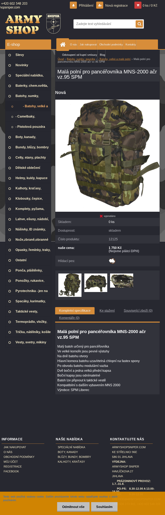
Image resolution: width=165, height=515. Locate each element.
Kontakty (131, 44)
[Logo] (33, 24)
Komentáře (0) (69, 318)
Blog (102, 54)
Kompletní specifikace (75, 310)
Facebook (11, 471)
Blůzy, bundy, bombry (74, 456)
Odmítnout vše (73, 507)
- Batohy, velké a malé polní (114, 59)
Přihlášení (86, 5)
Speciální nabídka (71, 447)
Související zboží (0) (138, 310)
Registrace (13, 466)
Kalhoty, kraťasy (71, 461)
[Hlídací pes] (112, 259)
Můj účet (11, 461)
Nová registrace (116, 5)
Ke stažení (107, 310)
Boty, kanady (68, 452)
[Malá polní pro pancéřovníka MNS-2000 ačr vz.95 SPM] (107, 101)
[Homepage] (63, 44)
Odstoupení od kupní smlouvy (79, 54)
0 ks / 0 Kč (150, 5)
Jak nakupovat (88, 44)
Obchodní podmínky (111, 44)
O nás (73, 44)
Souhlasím (104, 507)
